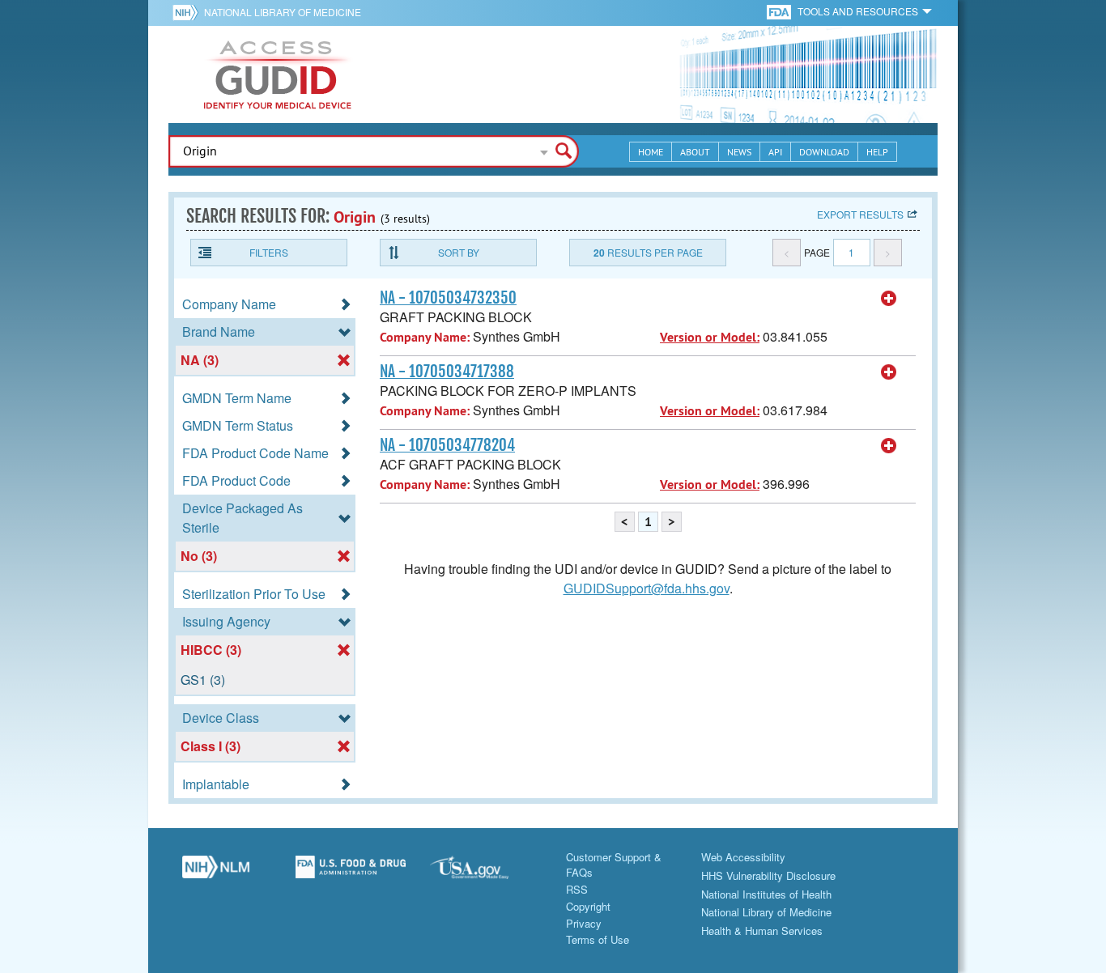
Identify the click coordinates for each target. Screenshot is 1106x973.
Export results (860, 214)
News (739, 152)
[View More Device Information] (889, 299)
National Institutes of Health (766, 894)
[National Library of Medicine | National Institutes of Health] (215, 873)
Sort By (458, 252)
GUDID (278, 74)
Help (877, 152)
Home (650, 152)
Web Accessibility (743, 857)
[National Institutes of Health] (188, 12)
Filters (268, 252)
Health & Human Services (762, 930)
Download (824, 152)
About (695, 152)
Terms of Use (597, 939)
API (775, 152)
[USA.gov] (485, 873)
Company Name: (425, 337)
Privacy (584, 923)
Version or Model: (709, 337)
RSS (577, 889)
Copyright (588, 906)
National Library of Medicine (282, 12)
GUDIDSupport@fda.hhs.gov (647, 588)
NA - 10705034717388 (447, 371)
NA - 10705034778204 (447, 445)
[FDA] (780, 11)
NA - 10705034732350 (448, 298)
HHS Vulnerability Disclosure (768, 875)
